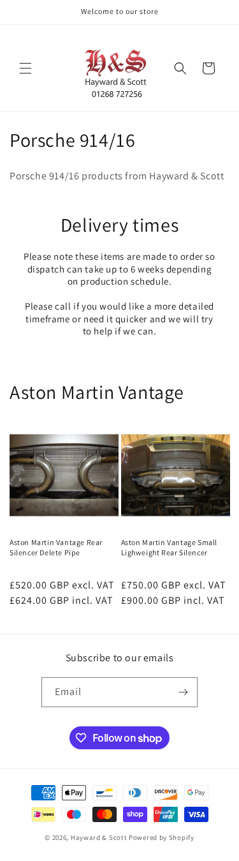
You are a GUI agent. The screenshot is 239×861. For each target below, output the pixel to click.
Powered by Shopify (161, 837)
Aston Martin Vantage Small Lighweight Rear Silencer (169, 547)
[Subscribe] (183, 692)
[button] (25, 68)
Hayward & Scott (99, 837)
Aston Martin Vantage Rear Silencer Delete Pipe (56, 547)
